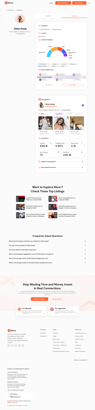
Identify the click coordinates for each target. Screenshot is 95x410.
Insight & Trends (79, 339)
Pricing (54, 336)
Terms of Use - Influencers (60, 345)
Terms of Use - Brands (58, 342)
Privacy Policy (56, 348)
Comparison (78, 345)
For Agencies (43, 336)
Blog (76, 342)
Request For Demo (38, 299)
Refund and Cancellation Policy (61, 351)
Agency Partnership (80, 351)
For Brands (43, 333)
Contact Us (55, 333)
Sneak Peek (56, 299)
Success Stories (79, 336)
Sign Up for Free (62, 3)
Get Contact (73, 85)
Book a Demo (78, 3)
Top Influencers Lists (80, 333)
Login (51, 3)
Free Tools (78, 348)
